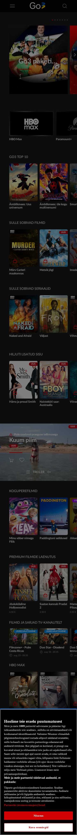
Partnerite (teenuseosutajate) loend (24, 805)
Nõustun (38, 815)
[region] (38, 772)
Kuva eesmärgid (38, 827)
